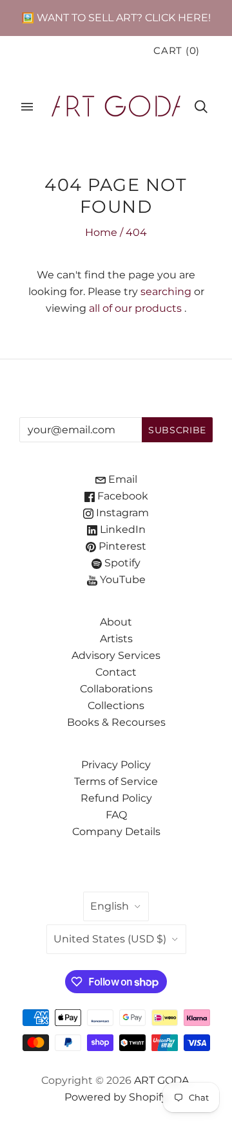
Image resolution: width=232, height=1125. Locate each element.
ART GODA (161, 1080)
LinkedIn (121, 529)
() (176, 51)
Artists (116, 639)
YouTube (121, 579)
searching (165, 291)
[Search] (201, 106)
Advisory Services (116, 655)
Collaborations (116, 689)
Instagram (121, 513)
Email (121, 479)
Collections (116, 705)
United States (109, 939)
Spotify (121, 563)
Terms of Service (116, 781)
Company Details (116, 831)
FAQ (116, 815)
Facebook (121, 496)
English (109, 906)
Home (101, 232)
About (116, 622)
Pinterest (121, 546)
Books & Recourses (116, 722)
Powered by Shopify (116, 1097)
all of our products (135, 308)
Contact (116, 672)
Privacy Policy (116, 765)
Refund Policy (116, 798)
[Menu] (27, 107)
